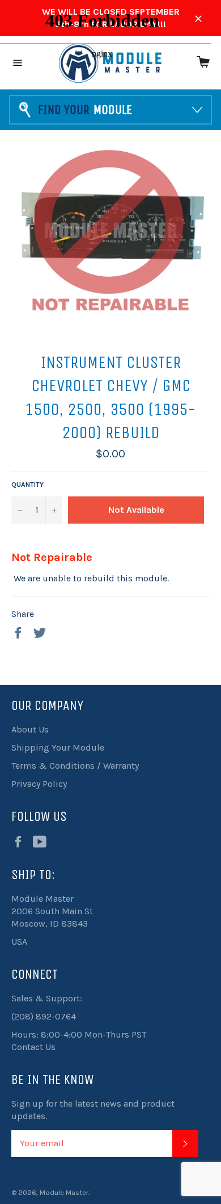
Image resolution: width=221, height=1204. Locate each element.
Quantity (27, 485)
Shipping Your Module (57, 747)
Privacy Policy (39, 783)
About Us (30, 729)
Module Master (64, 1192)
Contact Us (33, 1047)
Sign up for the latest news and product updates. (93, 1109)
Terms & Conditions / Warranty (75, 765)
